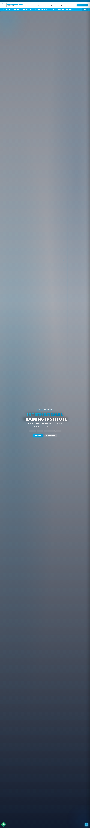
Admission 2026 (83, 5)
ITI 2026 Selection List (42, 9)
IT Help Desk (60, 1)
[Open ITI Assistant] (87, 825)
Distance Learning (58, 5)
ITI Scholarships (52, 9)
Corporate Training (47, 5)
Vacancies (72, 5)
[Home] (3, 9)
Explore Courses (51, 435)
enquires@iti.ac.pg (70, 1)
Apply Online (61, 9)
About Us (8, 9)
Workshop (65, 5)
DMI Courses (33, 9)
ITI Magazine (38, 5)
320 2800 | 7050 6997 (82, 1)
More (85, 9)
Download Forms (70, 9)
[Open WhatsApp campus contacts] (3, 824)
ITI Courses (24, 9)
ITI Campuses (16, 9)
